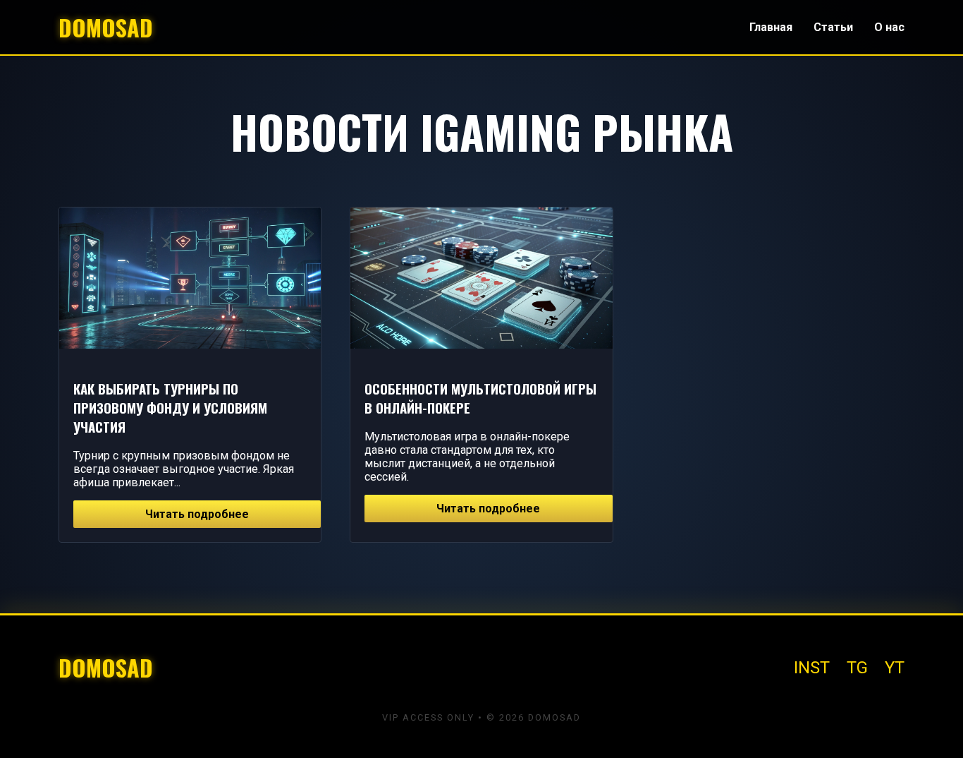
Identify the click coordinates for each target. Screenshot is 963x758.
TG (857, 668)
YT (894, 668)
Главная (770, 27)
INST (812, 668)
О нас (889, 27)
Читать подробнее (197, 514)
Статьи (833, 27)
